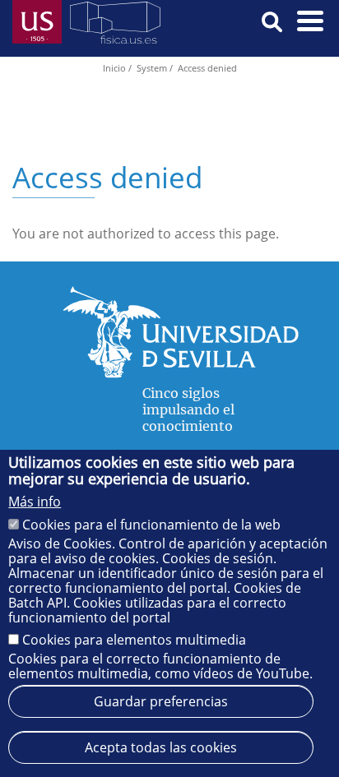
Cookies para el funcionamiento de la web (151, 525)
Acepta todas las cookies (161, 747)
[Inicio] (115, 26)
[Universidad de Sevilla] (181, 373)
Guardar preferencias (161, 701)
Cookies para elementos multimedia (134, 640)
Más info (34, 501)
